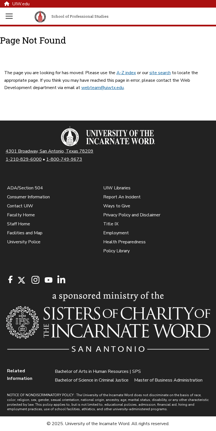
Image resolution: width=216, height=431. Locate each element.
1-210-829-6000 (24, 159)
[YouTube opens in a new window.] (48, 280)
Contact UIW (20, 206)
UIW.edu (21, 4)
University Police (23, 242)
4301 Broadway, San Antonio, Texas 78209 (49, 151)
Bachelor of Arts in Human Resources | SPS (98, 371)
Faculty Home (21, 215)
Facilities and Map (24, 233)
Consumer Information (28, 197)
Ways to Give (116, 206)
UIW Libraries (116, 188)
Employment (116, 233)
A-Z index (126, 73)
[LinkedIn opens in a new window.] (61, 280)
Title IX (110, 224)
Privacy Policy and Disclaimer (131, 215)
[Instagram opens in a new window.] (35, 280)
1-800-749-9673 (64, 159)
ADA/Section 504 (25, 188)
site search (160, 73)
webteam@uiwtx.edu (102, 88)
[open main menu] (19, 16)
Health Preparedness (124, 242)
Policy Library (116, 251)
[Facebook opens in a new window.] (10, 279)
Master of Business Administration (168, 380)
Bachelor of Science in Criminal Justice (92, 380)
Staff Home (18, 224)
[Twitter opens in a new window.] (21, 280)
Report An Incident (122, 197)
